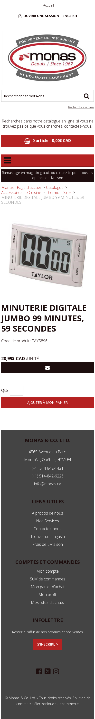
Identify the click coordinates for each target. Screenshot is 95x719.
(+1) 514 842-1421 (48, 468)
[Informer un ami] (47, 367)
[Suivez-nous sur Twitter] (48, 671)
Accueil (48, 5)
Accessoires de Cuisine (21, 192)
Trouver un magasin (47, 536)
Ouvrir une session (41, 15)
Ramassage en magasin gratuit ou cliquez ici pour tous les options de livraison (47, 175)
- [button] (51, 140)
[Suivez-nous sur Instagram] (56, 671)
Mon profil (47, 594)
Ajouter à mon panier (47, 402)
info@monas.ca (47, 483)
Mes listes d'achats (47, 602)
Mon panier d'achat (48, 586)
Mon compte (47, 571)
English (70, 15)
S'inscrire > (47, 644)
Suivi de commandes (47, 579)
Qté (4, 390)
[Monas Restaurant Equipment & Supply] (47, 58)
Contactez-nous (47, 528)
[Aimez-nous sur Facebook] (39, 671)
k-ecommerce (68, 703)
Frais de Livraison (47, 544)
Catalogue (55, 187)
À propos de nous (47, 513)
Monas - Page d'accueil (21, 187)
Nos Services (47, 521)
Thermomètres (59, 192)
